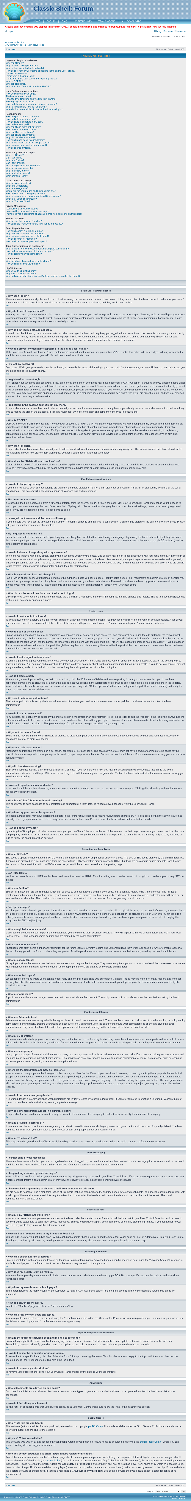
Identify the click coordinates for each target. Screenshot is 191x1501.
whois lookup (54, 1460)
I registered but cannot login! (20, 76)
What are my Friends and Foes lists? (24, 221)
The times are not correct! (18, 96)
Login (10, 32)
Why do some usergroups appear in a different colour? (33, 196)
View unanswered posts (15, 45)
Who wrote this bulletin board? (21, 271)
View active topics (36, 45)
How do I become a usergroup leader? (25, 193)
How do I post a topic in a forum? (22, 116)
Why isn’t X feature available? (21, 273)
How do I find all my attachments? (23, 263)
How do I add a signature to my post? (24, 122)
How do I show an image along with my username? (31, 104)
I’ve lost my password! (17, 73)
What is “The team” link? (18, 201)
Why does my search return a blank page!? (27, 236)
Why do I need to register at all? (22, 65)
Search (169, 32)
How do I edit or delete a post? (21, 119)
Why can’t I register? (16, 84)
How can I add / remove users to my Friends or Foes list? (34, 223)
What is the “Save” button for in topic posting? (28, 142)
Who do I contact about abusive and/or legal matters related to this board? (43, 276)
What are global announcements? (23, 165)
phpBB (18, 1497)
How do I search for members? (21, 239)
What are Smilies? (15, 160)
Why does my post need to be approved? (26, 145)
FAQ (159, 32)
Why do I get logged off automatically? (25, 68)
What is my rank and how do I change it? (26, 106)
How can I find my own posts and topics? (26, 241)
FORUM (51, 21)
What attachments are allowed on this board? (28, 261)
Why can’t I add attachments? (20, 135)
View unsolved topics (14, 42)
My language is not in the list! (20, 101)
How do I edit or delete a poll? (21, 129)
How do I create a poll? (17, 124)
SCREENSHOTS (83, 21)
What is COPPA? (14, 81)
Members (181, 32)
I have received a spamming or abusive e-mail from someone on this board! (44, 214)
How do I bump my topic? (18, 148)
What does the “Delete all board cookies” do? (28, 86)
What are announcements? (19, 168)
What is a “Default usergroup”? (21, 199)
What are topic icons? (17, 176)
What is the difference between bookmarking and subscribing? (37, 248)
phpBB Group (95, 1426)
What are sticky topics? (17, 170)
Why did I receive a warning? (20, 137)
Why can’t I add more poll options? (23, 127)
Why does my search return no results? (25, 233)
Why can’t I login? (15, 63)
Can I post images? (15, 163)
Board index (11, 49)
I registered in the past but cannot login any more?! (31, 78)
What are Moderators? (17, 186)
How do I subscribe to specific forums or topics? (30, 251)
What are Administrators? (18, 183)
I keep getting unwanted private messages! (27, 211)
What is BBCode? (15, 155)
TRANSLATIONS (106, 21)
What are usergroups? (17, 188)
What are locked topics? (18, 173)
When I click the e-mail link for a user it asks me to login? (34, 109)
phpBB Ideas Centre (151, 1441)
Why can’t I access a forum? (20, 132)
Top (7, 306)
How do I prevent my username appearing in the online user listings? (40, 71)
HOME (36, 21)
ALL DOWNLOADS (131, 21)
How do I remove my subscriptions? (24, 254)
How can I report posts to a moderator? (25, 140)
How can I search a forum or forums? (24, 231)
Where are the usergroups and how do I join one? (31, 191)
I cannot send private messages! (22, 208)
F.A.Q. (65, 21)
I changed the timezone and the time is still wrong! (31, 99)
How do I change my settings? (21, 93)
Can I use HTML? (15, 157)
